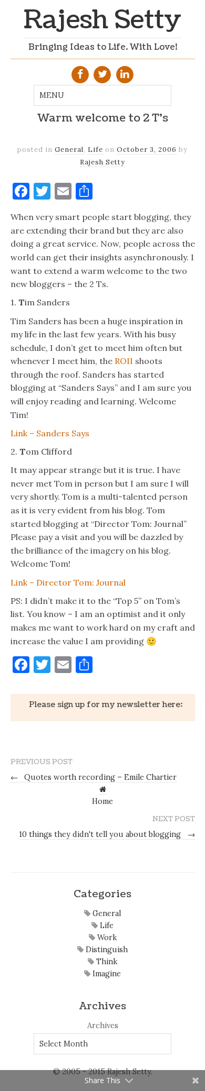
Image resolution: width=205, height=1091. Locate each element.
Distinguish (106, 949)
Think (105, 961)
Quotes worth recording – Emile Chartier (94, 777)
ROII (124, 361)
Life (95, 149)
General (69, 149)
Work (106, 937)
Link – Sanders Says (50, 433)
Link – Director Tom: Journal (68, 582)
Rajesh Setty (102, 20)
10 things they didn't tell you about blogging (107, 834)
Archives (102, 1025)
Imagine (105, 973)
